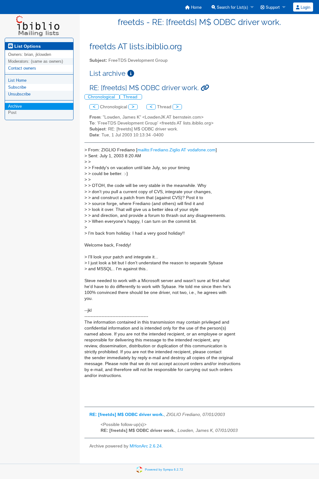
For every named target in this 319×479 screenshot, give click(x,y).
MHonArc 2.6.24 (146, 446)
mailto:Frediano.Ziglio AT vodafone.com (176, 150)
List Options (27, 46)
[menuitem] (193, 7)
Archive (15, 106)
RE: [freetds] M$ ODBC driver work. (126, 414)
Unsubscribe (19, 94)
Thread (131, 97)
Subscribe (17, 87)
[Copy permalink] (205, 88)
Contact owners (22, 68)
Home (196, 7)
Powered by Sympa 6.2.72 (164, 469)
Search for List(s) (232, 7)
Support (272, 7)
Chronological (102, 97)
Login (304, 7)
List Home (17, 80)
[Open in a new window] (130, 73)
